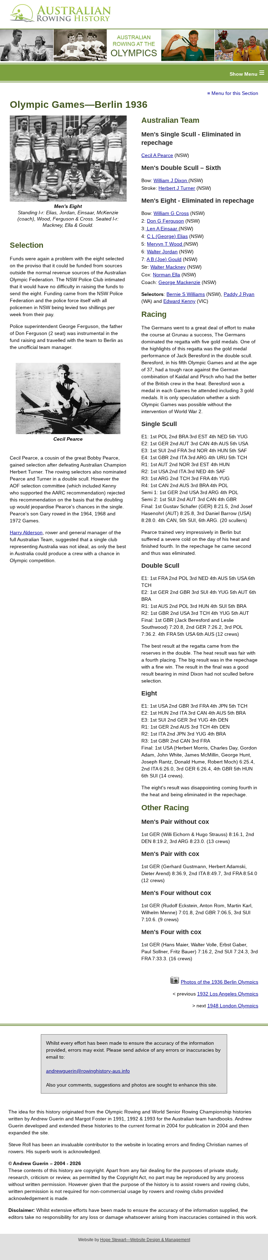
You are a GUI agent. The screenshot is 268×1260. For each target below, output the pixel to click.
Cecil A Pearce (157, 155)
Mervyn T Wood (165, 244)
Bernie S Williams (185, 294)
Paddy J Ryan (239, 294)
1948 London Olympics (232, 1005)
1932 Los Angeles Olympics (227, 994)
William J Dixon (171, 180)
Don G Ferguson (165, 221)
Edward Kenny (179, 301)
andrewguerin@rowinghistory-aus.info (88, 1071)
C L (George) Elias (167, 236)
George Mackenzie (179, 282)
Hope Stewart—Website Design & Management (145, 1239)
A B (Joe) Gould (164, 259)
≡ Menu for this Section (232, 93)
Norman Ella (166, 274)
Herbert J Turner (176, 188)
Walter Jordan (162, 251)
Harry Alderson (26, 532)
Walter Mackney (168, 267)
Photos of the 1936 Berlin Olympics (219, 982)
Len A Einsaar (162, 228)
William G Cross (171, 213)
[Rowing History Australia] (57, 24)
